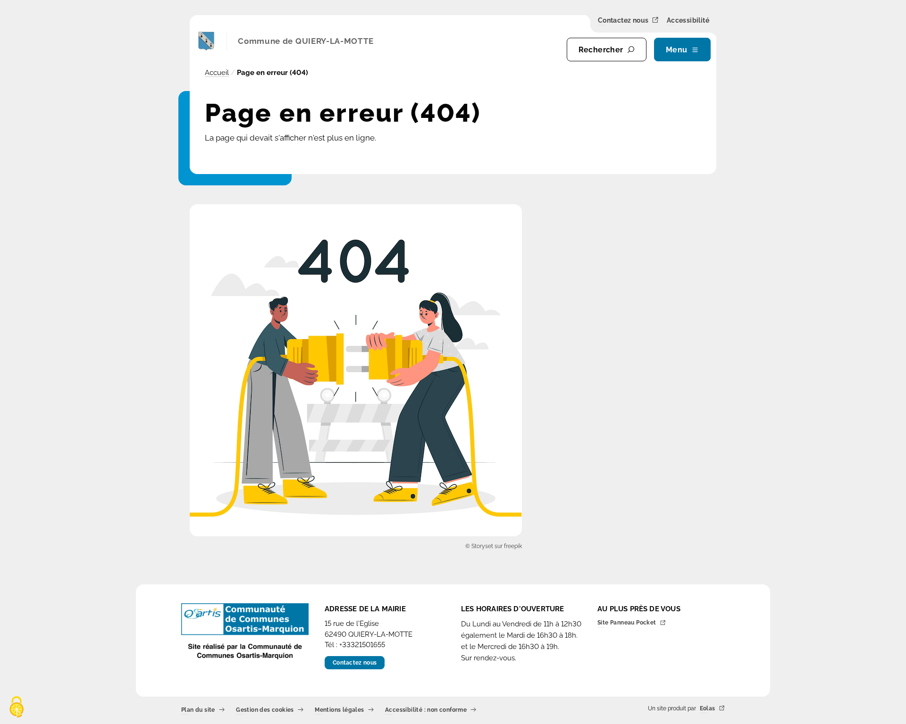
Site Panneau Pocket (626, 623)
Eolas (707, 709)
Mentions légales (339, 710)
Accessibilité (688, 20)
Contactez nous (623, 20)
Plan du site (198, 710)
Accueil (217, 72)
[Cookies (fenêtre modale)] (16, 707)
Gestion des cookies (265, 710)
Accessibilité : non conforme (426, 710)
